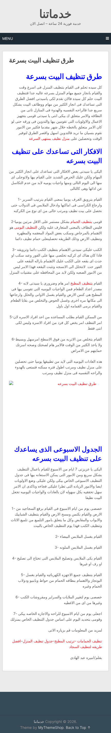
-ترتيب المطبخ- (64, 641)
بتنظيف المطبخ (81, 283)
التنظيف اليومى (25, 227)
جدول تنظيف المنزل (38, 641)
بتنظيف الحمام (81, 221)
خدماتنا (55, 13)
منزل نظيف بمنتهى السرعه (49, 138)
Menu (7, 38)
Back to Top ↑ (78, 727)
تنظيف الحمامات (89, 641)
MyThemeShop (51, 727)
